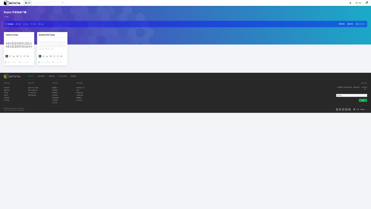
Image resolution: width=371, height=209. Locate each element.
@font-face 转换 (33, 87)
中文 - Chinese (361, 109)
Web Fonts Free (12, 2)
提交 (363, 100)
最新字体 (342, 24)
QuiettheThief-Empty (47, 35)
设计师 (6, 95)
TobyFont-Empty (12, 35)
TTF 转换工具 (32, 92)
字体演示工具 (80, 87)
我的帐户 (55, 87)
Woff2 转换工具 (32, 90)
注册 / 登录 (358, 3)
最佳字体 (350, 24)
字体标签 (10, 24)
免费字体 (31, 76)
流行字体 (6, 100)
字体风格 (6, 87)
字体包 (6, 92)
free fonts (22, 110)
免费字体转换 (32, 95)
